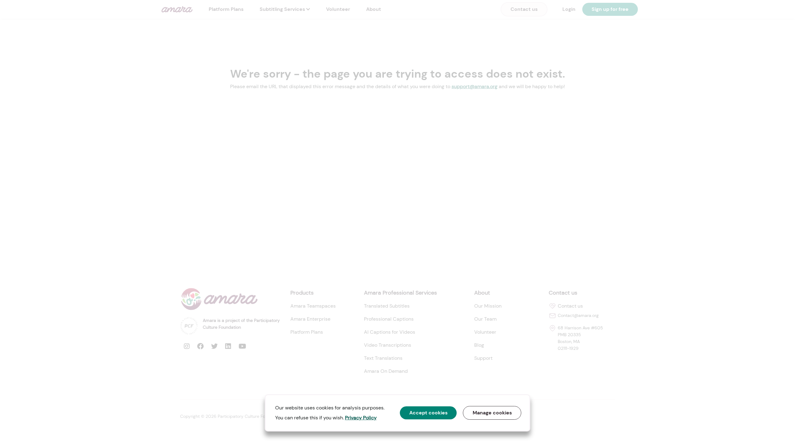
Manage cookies (492, 412)
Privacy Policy (361, 417)
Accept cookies (428, 412)
